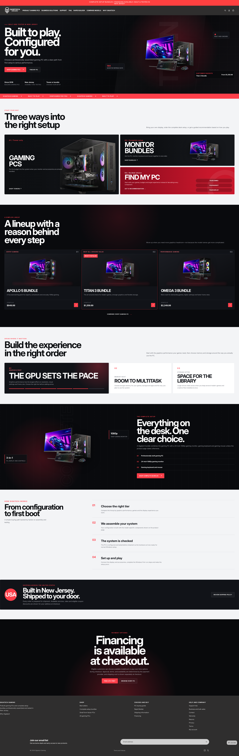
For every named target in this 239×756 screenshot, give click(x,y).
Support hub (193, 706)
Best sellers (83, 706)
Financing (137, 716)
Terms (191, 726)
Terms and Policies (119, 750)
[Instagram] (205, 750)
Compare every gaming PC (119, 314)
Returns (191, 719)
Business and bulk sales (197, 709)
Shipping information (141, 712)
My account (193, 729)
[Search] (225, 10)
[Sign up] (206, 742)
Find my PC (34, 69)
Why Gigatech (5, 714)
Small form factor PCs (87, 712)
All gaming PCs (85, 716)
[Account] (229, 10)
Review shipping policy (223, 594)
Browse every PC (128, 681)
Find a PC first (109, 681)
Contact (191, 712)
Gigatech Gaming (40, 750)
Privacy (191, 723)
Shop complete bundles (150, 476)
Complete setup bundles (88, 709)
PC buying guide (140, 706)
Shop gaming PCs (15, 69)
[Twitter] (208, 750)
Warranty (192, 716)
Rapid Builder (139, 709)
